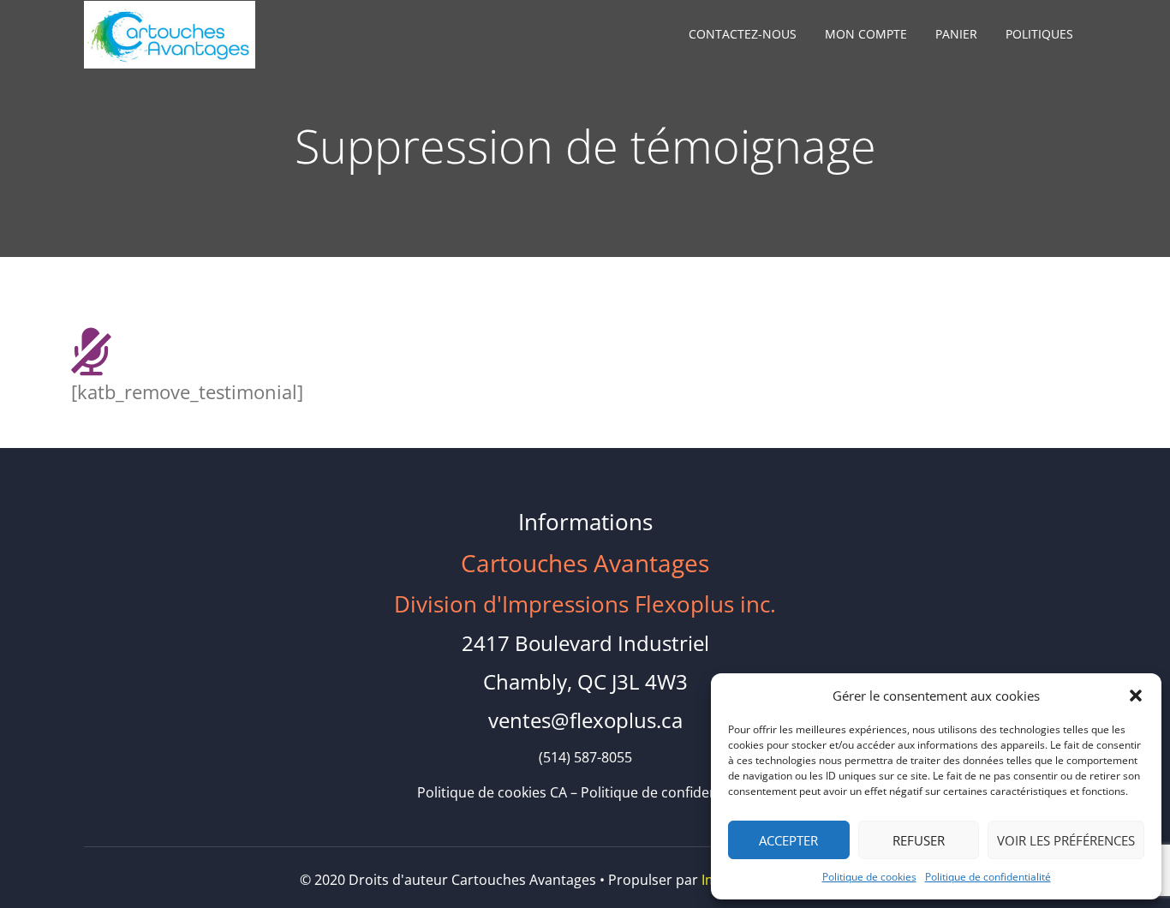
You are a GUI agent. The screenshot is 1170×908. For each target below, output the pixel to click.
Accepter (788, 840)
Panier (956, 34)
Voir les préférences (1066, 840)
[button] (1135, 695)
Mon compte (866, 34)
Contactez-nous (743, 34)
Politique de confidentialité (988, 876)
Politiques (1039, 34)
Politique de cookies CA (492, 792)
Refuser (918, 840)
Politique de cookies (869, 876)
